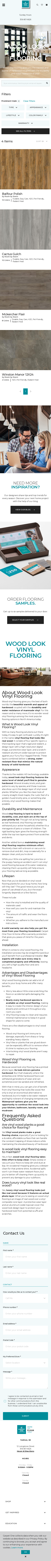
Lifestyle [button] (11, 115)
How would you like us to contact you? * (20, 1292)
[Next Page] (30, 391)
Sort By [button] (40, 141)
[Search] (47, 83)
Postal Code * (8, 1340)
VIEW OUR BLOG (23, 510)
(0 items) (47, 5)
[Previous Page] (20, 391)
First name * (8, 1250)
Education (11, 1523)
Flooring (19, 29)
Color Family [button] (36, 115)
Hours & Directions (25, 1451)
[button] (37, 5)
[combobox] (23, 83)
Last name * (8, 1267)
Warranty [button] (23, 123)
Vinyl (29, 29)
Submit (25, 1416)
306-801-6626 (25, 19)
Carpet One (6, 29)
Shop (8, 1501)
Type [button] (11, 107)
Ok (25, 1552)
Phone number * (10, 1307)
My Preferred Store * (12, 1356)
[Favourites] (42, 5)
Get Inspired (12, 1512)
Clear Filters (29, 101)
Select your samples (23, 620)
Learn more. (17, 1547)
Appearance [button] (36, 107)
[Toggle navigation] (3, 5)
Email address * (9, 1324)
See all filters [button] (23, 131)
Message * (7, 1372)
